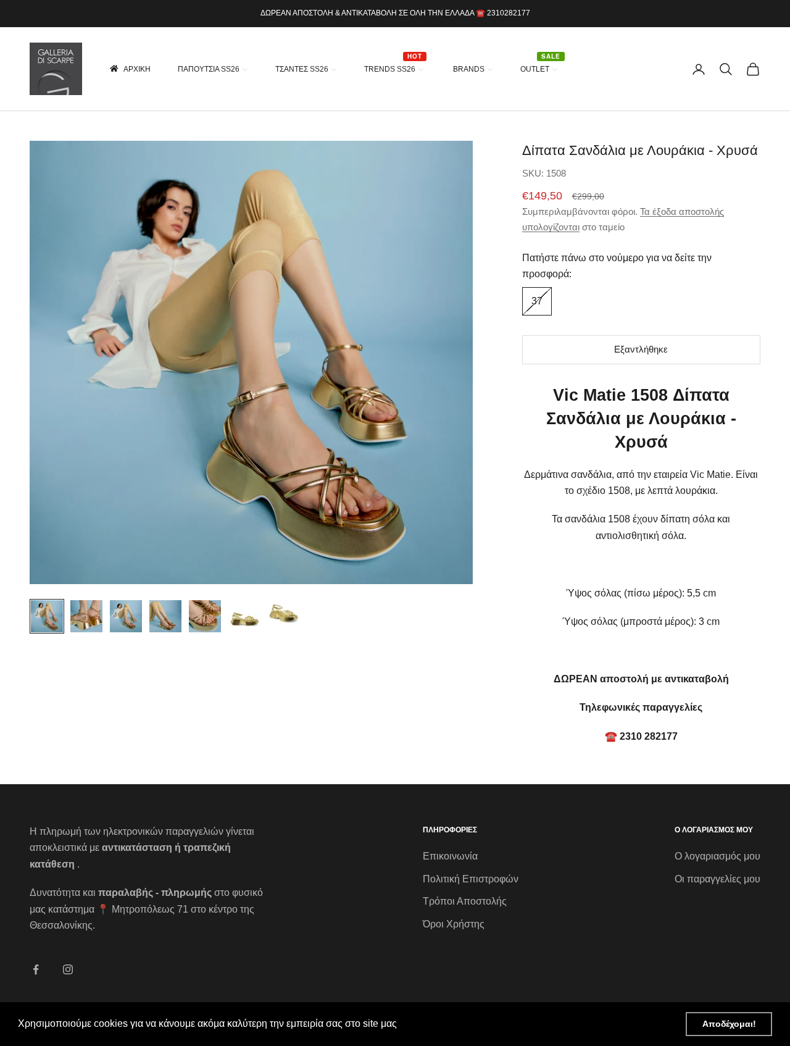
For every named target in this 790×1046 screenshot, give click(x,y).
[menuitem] (129, 69)
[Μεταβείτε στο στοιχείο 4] (165, 616)
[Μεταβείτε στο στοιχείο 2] (86, 616)
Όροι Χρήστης (453, 924)
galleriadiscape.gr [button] (440, 1023)
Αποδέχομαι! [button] (729, 1024)
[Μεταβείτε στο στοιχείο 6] (244, 616)
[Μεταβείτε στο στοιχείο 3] (126, 616)
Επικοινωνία (450, 856)
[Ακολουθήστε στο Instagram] (68, 969)
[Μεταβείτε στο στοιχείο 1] (47, 616)
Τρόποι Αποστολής (465, 901)
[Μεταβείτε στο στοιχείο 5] (205, 616)
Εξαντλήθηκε (641, 349)
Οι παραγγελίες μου (717, 879)
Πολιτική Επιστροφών (470, 879)
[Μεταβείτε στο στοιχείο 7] (284, 616)
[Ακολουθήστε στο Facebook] (36, 969)
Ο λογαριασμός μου (717, 856)
